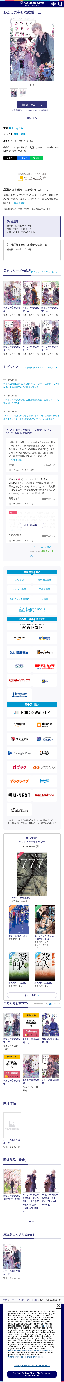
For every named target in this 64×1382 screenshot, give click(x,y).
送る (38, 158)
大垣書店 (19, 579)
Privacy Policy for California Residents (32, 1365)
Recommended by (40, 1004)
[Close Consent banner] (58, 1305)
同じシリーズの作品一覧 (42, 272)
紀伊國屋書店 (44, 579)
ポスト (11, 158)
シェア (24, 158)
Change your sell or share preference (25, 1357)
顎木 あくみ (16, 128)
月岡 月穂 (20, 134)
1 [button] (30, 1221)
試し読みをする (34, 104)
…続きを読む (18, 203)
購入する (32, 118)
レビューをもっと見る (41, 547)
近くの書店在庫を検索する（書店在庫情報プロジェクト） (32, 610)
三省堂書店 (44, 589)
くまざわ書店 (19, 589)
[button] (56, 94)
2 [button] (33, 1221)
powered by (35, 551)
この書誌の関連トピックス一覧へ (38, 367)
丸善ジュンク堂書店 (19, 599)
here (45, 1326)
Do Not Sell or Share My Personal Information (29, 1351)
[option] (13, 1130)
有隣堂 (44, 599)
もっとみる (30, 995)
